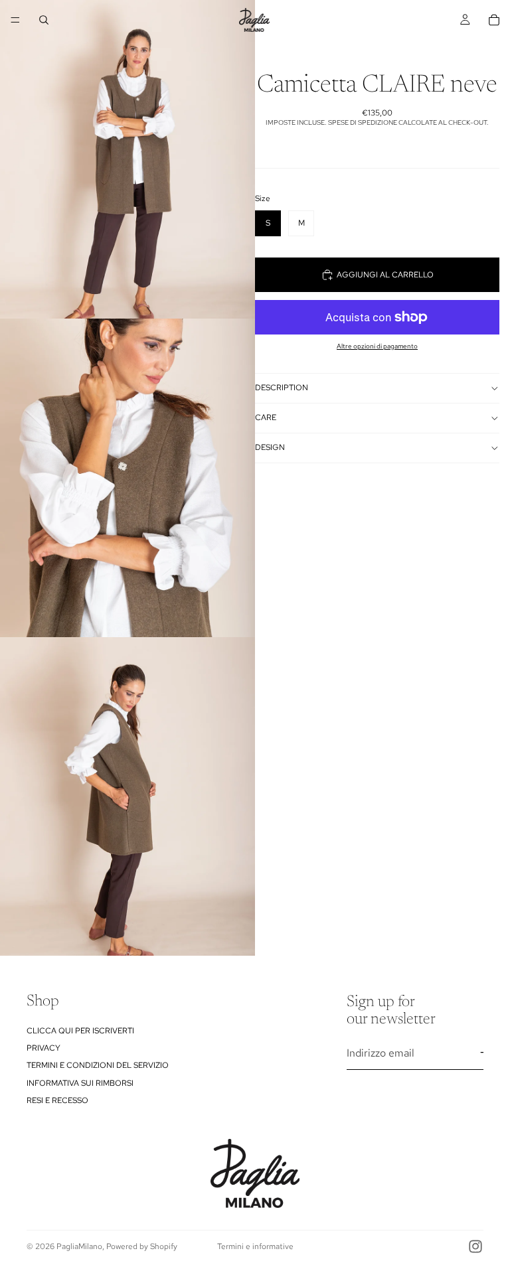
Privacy (43, 1048)
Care (265, 417)
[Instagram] (475, 1246)
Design (270, 447)
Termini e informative (255, 1246)
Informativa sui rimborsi (80, 1083)
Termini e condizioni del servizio (98, 1065)
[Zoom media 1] (127, 159)
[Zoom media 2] (127, 478)
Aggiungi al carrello (385, 274)
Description (281, 387)
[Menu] (15, 20)
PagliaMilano (79, 1246)
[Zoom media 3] (127, 796)
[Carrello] (494, 20)
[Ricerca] (43, 20)
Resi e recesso (57, 1100)
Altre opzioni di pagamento (377, 346)
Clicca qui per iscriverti (80, 1030)
